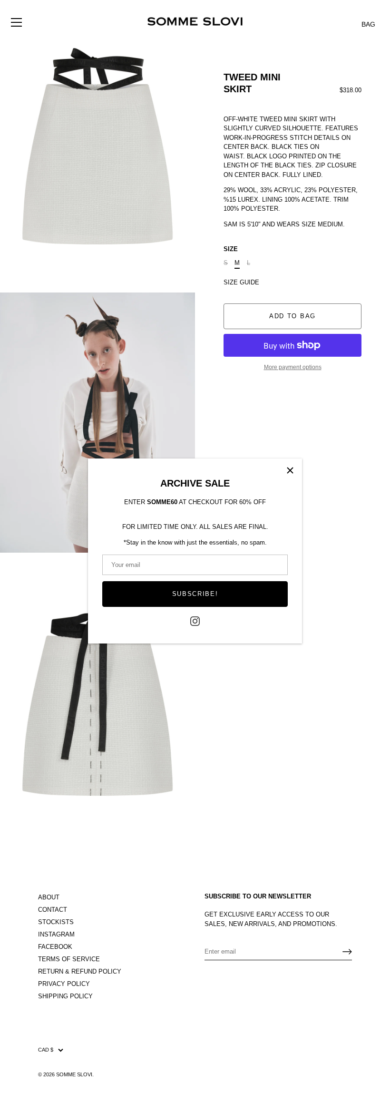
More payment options (293, 367)
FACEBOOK (55, 946)
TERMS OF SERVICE (69, 959)
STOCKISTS (56, 922)
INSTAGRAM (56, 934)
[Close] (290, 470)
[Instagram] (195, 620)
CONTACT (52, 909)
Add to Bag (292, 316)
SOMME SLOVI (74, 1074)
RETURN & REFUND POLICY (79, 971)
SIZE (231, 249)
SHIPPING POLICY (65, 996)
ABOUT (48, 897)
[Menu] (16, 16)
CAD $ (45, 1050)
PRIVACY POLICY (64, 983)
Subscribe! (195, 593)
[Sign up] (347, 951)
